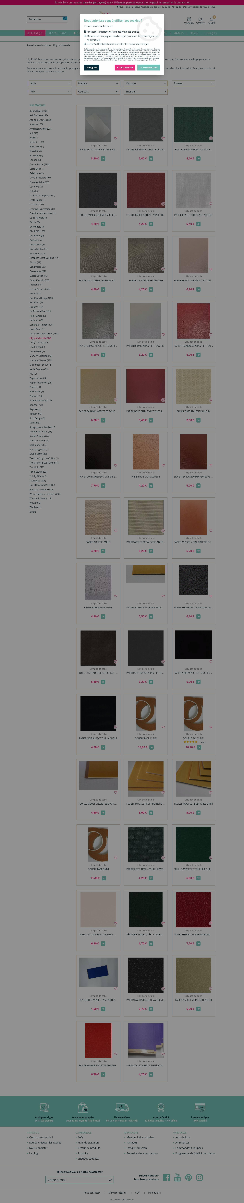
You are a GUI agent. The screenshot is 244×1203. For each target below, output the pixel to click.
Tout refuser (126, 67)
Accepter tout (150, 67)
